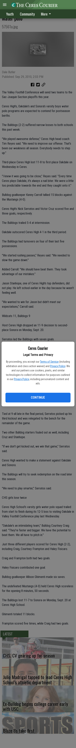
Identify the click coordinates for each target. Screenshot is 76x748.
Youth (10, 14)
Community (27, 14)
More (44, 14)
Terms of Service (49, 361)
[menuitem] (47, 13)
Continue (38, 397)
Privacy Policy (57, 366)
